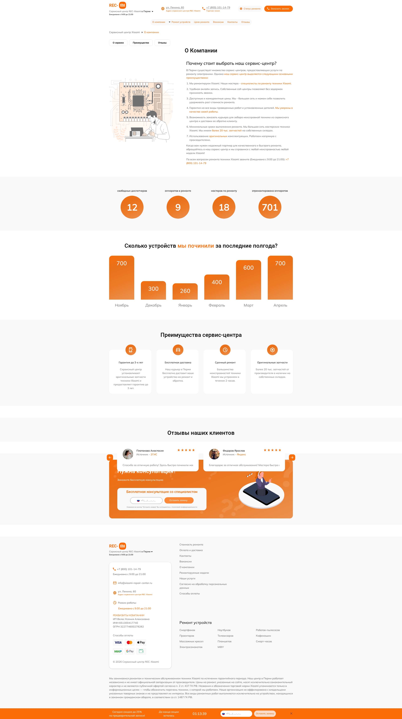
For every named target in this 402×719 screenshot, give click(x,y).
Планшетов (224, 641)
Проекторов (186, 635)
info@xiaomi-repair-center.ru (135, 582)
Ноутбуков (224, 630)
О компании (158, 22)
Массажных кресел (191, 641)
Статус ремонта (252, 8)
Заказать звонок (280, 8)
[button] (110, 457)
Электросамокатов (190, 647)
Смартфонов (187, 630)
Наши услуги (187, 578)
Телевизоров (225, 635)
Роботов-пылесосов (268, 630)
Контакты (232, 22)
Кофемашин (263, 635)
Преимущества (141, 42)
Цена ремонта (201, 22)
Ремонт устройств (181, 22)
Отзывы (245, 22)
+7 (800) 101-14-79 (218, 7)
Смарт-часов (264, 641)
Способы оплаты (189, 593)
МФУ (221, 647)
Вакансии (218, 22)
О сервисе (118, 42)
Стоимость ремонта (191, 544)
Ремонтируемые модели (194, 572)
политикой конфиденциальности (184, 507)
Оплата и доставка (191, 550)
